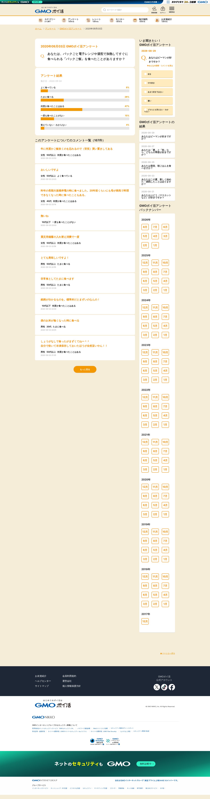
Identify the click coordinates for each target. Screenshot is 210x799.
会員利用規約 (69, 675)
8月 (145, 226)
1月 (155, 245)
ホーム (38, 28)
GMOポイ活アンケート (71, 28)
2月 (145, 245)
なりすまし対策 (125, 731)
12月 (145, 262)
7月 (155, 226)
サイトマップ (42, 685)
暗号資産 (140, 788)
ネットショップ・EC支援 (59, 788)
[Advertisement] (52, 638)
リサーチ (113, 788)
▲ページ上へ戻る (167, 653)
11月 (155, 262)
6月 (165, 226)
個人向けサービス (151, 788)
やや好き (151, 83)
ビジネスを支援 (75, 788)
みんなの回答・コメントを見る (161, 66)
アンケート (50, 28)
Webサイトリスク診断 (100, 728)
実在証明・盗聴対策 (38, 731)
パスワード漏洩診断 (83, 728)
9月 (145, 271)
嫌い (149, 101)
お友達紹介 (40, 675)
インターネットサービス (40, 788)
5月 (145, 236)
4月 (155, 236)
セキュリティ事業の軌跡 (141, 731)
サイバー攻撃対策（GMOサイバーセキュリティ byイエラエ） (68, 731)
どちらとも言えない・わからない (156, 111)
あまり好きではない (155, 92)
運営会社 (67, 680)
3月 (165, 236)
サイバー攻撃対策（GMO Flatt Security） (104, 731)
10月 (165, 262)
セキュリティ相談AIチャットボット (122, 728)
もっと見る (85, 369)
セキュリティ (87, 788)
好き (149, 74)
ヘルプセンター (43, 680)
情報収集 (121, 788)
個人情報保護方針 (71, 685)
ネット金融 (130, 788)
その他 (162, 788)
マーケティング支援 (100, 788)
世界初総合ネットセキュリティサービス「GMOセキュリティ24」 (53, 728)
